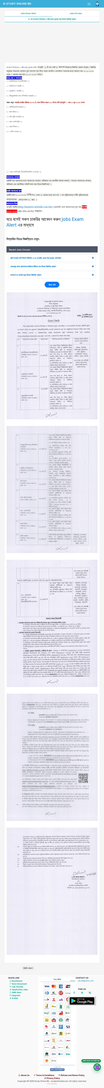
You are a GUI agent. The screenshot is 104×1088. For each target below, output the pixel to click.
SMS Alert (28, 968)
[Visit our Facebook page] (74, 993)
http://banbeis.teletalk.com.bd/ (35, 206)
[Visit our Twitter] (82, 993)
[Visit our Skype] (90, 993)
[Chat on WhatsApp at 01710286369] (97, 1067)
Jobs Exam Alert (28, 13)
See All (52, 284)
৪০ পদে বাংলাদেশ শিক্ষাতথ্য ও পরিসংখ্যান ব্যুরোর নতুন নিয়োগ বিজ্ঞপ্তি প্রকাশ (52, 19)
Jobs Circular (76, 13)
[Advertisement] (52, 42)
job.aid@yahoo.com (86, 981)
